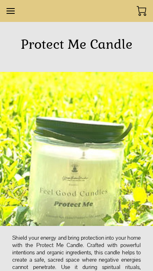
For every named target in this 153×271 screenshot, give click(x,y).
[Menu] (11, 11)
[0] (141, 11)
